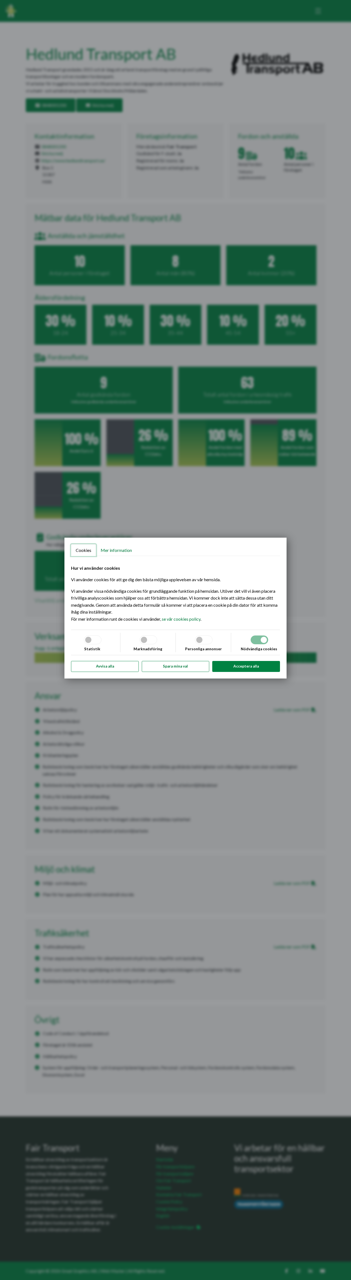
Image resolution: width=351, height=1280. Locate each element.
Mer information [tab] (116, 550)
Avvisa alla (105, 666)
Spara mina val (175, 666)
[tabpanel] (175, 593)
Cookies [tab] (83, 550)
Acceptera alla (246, 666)
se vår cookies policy (181, 619)
